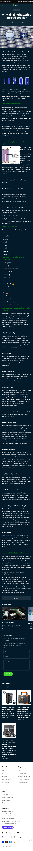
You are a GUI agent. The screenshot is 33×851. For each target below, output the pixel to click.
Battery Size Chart (7, 795)
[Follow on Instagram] (10, 833)
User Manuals (22, 773)
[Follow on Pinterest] (14, 833)
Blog (3, 773)
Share (17, 598)
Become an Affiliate (7, 786)
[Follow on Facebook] (3, 833)
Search (4, 770)
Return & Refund (23, 783)
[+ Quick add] (14, 703)
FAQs (19, 770)
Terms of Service (22, 645)
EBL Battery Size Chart (8, 623)
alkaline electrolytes (21, 109)
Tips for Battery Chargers (6, 802)
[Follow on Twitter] (6, 833)
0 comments (27, 22)
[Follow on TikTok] (22, 833)
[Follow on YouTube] (18, 833)
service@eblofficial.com (8, 818)
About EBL (5, 777)
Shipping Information (24, 780)
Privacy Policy (12, 645)
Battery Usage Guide (7, 798)
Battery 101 (17, 10)
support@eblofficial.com (9, 814)
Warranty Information (24, 777)
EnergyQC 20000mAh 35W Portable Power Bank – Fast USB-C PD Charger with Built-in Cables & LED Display (8, 711)
